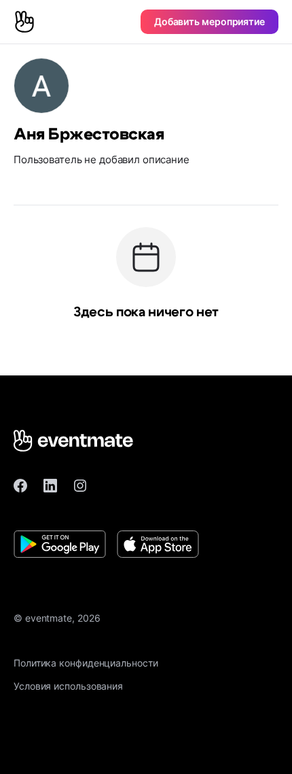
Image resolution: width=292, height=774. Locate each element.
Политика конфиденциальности (86, 663)
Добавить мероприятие (209, 21)
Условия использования (68, 686)
